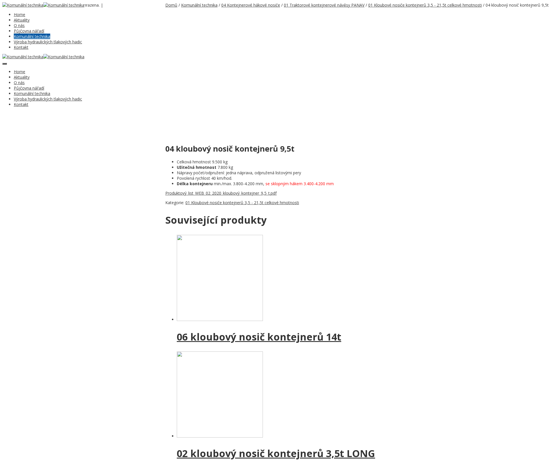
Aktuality (22, 20)
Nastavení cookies (118, 5)
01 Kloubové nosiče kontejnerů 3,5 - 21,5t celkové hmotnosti (425, 5)
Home (19, 14)
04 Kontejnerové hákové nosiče (250, 5)
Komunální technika (32, 36)
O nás (19, 25)
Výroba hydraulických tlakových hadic (48, 42)
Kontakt (21, 47)
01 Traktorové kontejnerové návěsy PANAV (324, 5)
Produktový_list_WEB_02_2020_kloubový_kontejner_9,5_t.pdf (221, 193)
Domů (171, 5)
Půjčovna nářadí (29, 31)
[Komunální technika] (22, 5)
